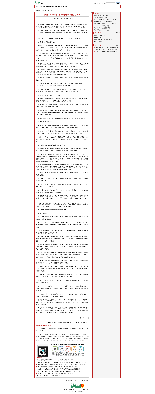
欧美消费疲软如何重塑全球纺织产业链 (103, 22)
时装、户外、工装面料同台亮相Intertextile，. (106, 51)
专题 (66, 6)
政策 (50, 6)
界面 (87, 318)
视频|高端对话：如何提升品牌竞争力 (102, 28)
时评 (62, 6)
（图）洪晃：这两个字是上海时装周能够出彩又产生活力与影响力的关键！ (58, 364)
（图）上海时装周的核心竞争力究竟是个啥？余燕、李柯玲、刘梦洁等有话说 (58, 362)
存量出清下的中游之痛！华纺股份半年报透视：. (107, 49)
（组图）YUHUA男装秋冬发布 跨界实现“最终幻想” (52, 373)
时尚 (56, 6)
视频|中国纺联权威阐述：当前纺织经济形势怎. (105, 24)
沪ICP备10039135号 (82, 391)
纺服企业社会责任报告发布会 (101, 37)
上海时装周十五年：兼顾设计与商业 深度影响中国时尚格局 (54, 366)
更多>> (118, 32)
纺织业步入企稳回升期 (99, 35)
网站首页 (101, 3)
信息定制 (79, 322)
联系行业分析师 (52, 322)
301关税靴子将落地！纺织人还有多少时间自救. (105, 20)
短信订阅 (85, 322)
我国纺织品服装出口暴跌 (100, 42)
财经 (53, 6)
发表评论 (71, 18)
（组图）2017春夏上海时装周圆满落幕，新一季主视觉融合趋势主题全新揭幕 (58, 369)
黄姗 (67, 18)
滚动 (40, 6)
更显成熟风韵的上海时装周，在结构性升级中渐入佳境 (52, 360)
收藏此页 (66, 322)
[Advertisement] (106, 64)
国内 (44, 6)
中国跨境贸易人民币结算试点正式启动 (103, 39)
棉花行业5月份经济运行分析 (100, 17)
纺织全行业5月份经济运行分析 (101, 15)
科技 (59, 6)
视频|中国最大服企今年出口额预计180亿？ (104, 30)
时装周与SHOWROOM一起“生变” (46, 375)
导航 (105, 3)
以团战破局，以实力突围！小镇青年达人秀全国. (107, 47)
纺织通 (60, 322)
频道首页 (96, 3)
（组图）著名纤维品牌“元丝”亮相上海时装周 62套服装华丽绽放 (55, 371)
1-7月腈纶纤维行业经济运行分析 (101, 26)
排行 (37, 6)
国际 (47, 6)
